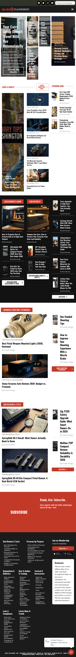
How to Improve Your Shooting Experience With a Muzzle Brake (65, 346)
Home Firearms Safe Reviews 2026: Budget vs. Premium (24, 385)
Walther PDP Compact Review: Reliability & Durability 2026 (66, 451)
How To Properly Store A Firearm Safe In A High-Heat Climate (12, 236)
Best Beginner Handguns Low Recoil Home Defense (36, 136)
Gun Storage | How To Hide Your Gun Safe (40, 264)
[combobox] (65, 3)
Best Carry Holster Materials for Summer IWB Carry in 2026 (65, 264)
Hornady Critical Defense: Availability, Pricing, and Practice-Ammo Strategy (63, 53)
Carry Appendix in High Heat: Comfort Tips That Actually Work (32, 33)
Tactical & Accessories (12, 340)
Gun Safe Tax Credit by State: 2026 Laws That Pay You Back (16, 270)
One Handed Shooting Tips (66, 320)
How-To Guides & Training (12, 231)
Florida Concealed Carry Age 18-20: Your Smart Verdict (66, 109)
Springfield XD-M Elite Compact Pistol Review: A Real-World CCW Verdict (25, 479)
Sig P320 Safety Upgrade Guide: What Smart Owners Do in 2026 (66, 421)
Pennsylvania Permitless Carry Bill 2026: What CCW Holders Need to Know (66, 124)
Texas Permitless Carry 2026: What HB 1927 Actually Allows (37, 111)
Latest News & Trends (24, 612)
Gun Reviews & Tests (33, 133)
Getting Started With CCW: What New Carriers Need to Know (66, 224)
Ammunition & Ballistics (59, 44)
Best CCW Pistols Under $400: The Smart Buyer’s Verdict (44, 33)
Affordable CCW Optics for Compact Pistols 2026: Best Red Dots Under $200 (16, 252)
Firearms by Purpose (35, 541)
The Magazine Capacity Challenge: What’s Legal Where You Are (37, 163)
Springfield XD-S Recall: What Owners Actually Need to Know (24, 439)
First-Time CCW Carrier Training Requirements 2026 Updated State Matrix (66, 96)
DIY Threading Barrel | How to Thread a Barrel (41, 249)
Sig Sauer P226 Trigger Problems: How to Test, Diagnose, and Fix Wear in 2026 (32, 63)
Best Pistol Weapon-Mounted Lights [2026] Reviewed (22, 345)
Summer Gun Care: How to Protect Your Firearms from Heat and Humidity (37, 236)
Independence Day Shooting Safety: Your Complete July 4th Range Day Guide (65, 243)
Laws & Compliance (10, 178)
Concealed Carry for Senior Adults (36, 187)
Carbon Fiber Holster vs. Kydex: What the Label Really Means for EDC (66, 283)
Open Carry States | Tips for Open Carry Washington (12, 185)
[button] (72, 9)
